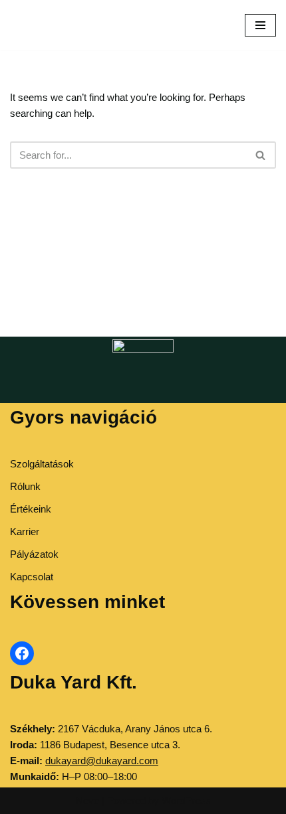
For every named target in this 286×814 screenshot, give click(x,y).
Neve (87, 800)
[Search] (261, 155)
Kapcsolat (31, 576)
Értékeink (30, 509)
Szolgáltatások (42, 463)
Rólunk (25, 486)
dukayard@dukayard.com (101, 760)
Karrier (24, 531)
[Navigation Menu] (260, 25)
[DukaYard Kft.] (30, 25)
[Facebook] (22, 653)
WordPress (186, 800)
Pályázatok (34, 554)
